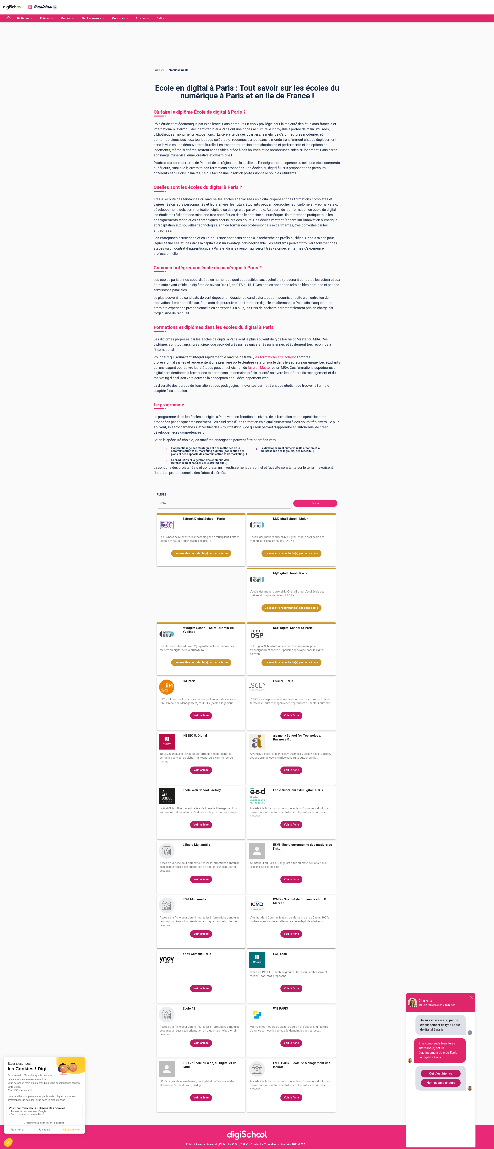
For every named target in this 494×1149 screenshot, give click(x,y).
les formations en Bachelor (275, 357)
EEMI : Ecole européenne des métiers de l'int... (302, 846)
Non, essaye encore (441, 1083)
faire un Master (259, 368)
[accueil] (8, 18)
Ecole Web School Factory (202, 790)
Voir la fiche (201, 715)
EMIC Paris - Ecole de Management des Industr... (301, 1065)
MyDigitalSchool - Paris (290, 573)
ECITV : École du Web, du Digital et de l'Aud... (210, 1065)
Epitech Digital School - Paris (204, 519)
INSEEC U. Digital (195, 735)
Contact (256, 1144)
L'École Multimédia (196, 845)
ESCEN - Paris (283, 681)
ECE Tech (280, 954)
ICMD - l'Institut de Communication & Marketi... (299, 901)
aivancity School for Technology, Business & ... (297, 737)
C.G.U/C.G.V (240, 1144)
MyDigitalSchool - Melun (290, 519)
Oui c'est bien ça (441, 1073)
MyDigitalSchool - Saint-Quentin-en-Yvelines (209, 630)
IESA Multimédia (194, 899)
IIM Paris (189, 681)
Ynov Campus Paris (197, 954)
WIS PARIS (280, 1008)
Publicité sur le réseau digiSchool (207, 1144)
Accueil (159, 70)
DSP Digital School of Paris (293, 628)
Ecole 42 (189, 1008)
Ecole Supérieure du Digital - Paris (298, 790)
